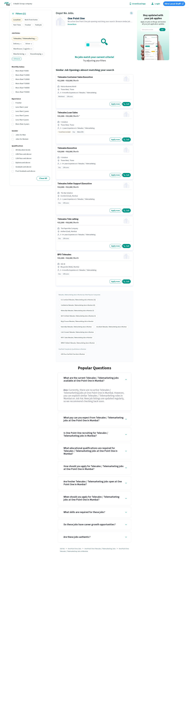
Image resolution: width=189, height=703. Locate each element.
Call (127, 104)
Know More (72, 24)
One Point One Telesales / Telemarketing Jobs (100, 549)
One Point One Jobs (74, 549)
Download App (139, 4)
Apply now (115, 104)
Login (157, 4)
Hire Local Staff (173, 3)
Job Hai (62, 549)
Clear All (43, 178)
